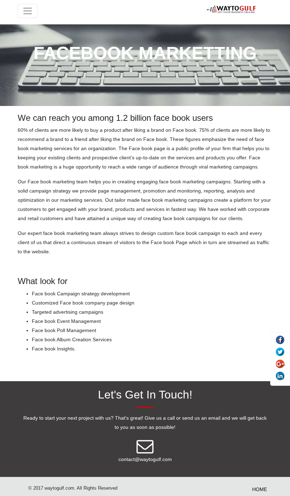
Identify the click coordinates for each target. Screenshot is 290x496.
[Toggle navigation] (27, 11)
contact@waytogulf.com (145, 459)
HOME (259, 489)
